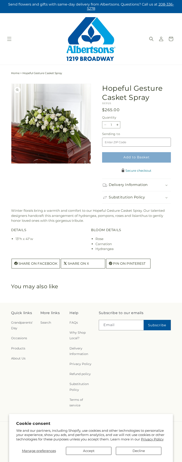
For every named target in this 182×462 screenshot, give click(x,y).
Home (15, 73)
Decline (139, 451)
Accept (89, 451)
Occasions (19, 338)
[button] (9, 39)
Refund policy (80, 374)
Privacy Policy (152, 439)
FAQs (73, 323)
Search (45, 323)
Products (18, 348)
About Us (18, 358)
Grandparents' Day (22, 325)
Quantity (109, 117)
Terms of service (76, 402)
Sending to (117, 134)
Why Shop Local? (77, 335)
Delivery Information (78, 351)
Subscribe (157, 325)
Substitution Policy (79, 386)
